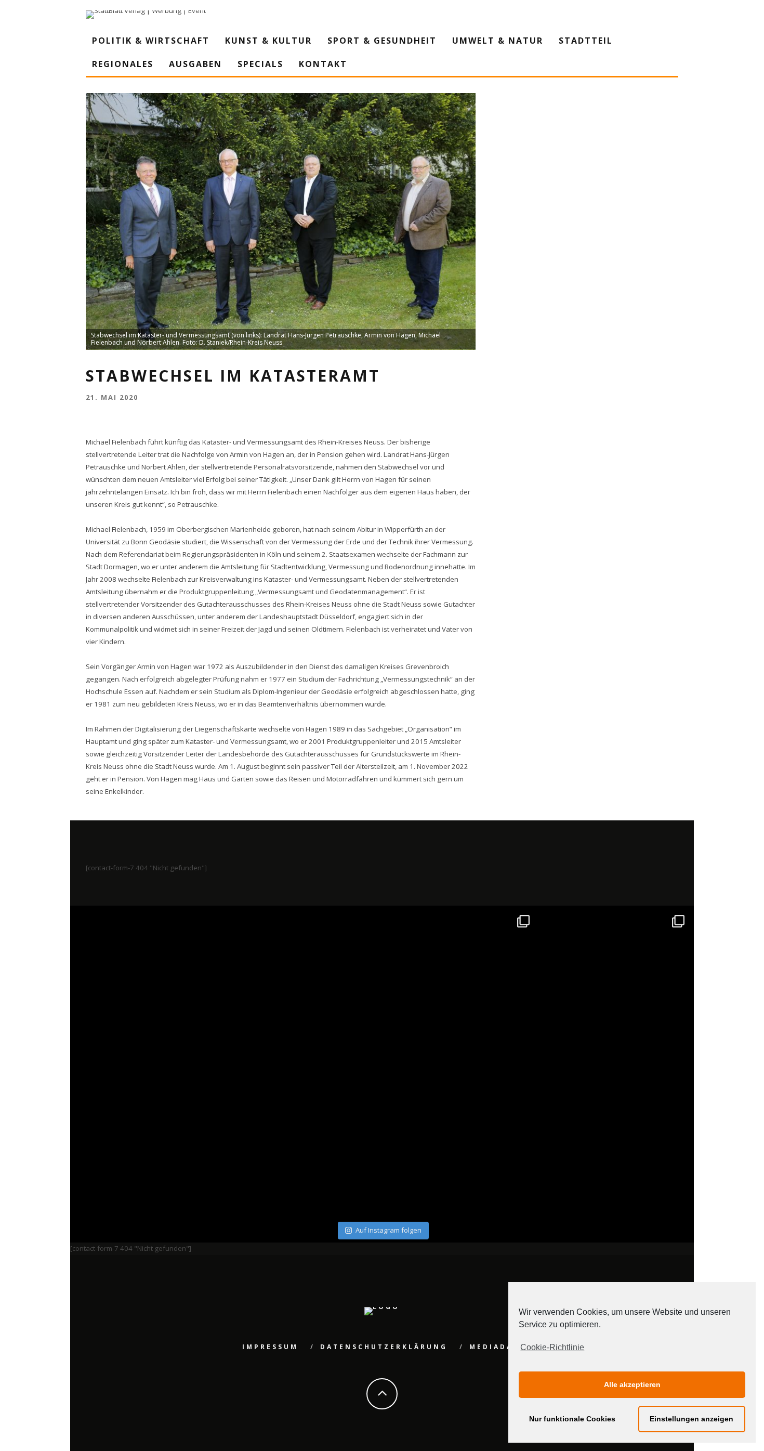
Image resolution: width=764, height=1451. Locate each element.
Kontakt (323, 64)
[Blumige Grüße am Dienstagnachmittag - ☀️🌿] (615, 1140)
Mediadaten (500, 1346)
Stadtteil (586, 40)
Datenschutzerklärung (383, 1346)
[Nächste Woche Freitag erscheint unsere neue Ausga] (149, 1140)
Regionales (122, 64)
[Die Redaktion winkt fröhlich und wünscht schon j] (305, 1140)
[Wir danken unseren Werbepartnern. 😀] (460, 985)
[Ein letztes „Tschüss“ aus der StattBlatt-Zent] (305, 985)
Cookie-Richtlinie (552, 1347)
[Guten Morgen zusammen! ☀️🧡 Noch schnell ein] (460, 1140)
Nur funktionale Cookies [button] (572, 1419)
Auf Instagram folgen (388, 1230)
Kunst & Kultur (268, 40)
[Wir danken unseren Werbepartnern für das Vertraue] (615, 985)
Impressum (270, 1346)
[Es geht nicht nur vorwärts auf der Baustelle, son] (149, 985)
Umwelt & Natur (497, 40)
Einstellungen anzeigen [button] (691, 1419)
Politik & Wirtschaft (150, 40)
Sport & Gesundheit (382, 40)
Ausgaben (195, 64)
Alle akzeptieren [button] (632, 1384)
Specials (260, 64)
